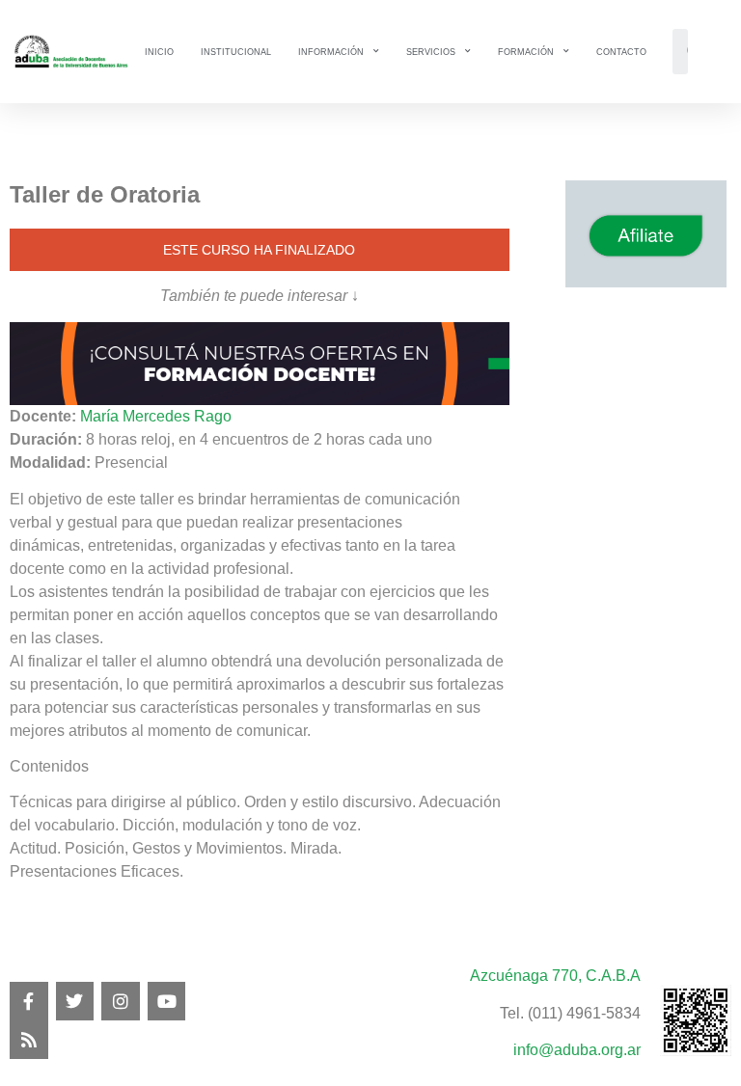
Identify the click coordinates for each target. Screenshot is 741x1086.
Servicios (430, 52)
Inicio (159, 52)
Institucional (236, 52)
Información (331, 52)
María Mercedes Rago (156, 416)
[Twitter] (75, 1001)
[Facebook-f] (29, 1001)
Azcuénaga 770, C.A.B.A (555, 975)
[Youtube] (167, 1001)
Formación (526, 52)
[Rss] (29, 1039)
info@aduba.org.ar (577, 1050)
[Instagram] (120, 1001)
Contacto (621, 52)
